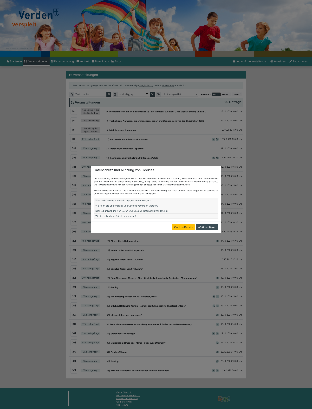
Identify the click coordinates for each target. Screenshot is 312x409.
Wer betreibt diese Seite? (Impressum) (115, 216)
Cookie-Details (183, 227)
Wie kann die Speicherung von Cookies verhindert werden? (126, 205)
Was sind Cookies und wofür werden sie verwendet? (123, 200)
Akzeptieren (208, 227)
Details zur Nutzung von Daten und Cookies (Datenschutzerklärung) (131, 210)
